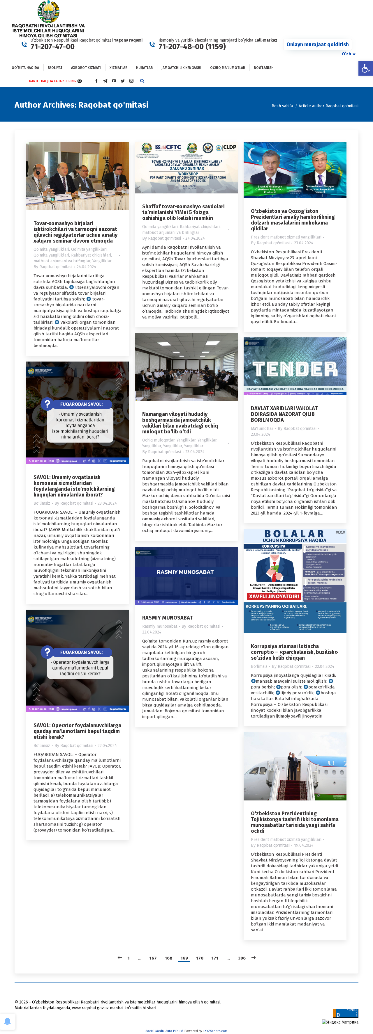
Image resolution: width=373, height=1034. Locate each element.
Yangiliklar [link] (102, 261)
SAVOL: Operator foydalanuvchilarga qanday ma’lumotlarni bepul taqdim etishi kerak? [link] (77, 731)
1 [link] (129, 958)
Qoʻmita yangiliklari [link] (51, 249)
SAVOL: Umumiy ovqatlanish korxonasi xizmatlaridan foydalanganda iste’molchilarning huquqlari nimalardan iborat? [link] (74, 486)
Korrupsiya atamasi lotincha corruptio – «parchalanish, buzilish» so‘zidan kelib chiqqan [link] (294, 652)
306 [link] (242, 958)
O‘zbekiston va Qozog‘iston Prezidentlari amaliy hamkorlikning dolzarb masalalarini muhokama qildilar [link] (293, 220)
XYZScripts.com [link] (216, 1031)
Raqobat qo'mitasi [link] (113, 105)
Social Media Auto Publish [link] (164, 1031)
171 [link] (215, 958)
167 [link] (153, 958)
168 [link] (169, 958)
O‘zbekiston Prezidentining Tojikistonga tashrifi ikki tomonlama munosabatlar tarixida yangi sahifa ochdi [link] (295, 822)
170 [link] (199, 958)
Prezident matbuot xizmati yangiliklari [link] (286, 237)
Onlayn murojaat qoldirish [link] (317, 44)
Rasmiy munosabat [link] (159, 626)
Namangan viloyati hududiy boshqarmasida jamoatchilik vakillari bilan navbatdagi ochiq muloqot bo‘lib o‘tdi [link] (180, 423)
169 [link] (184, 958)
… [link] (139, 958)
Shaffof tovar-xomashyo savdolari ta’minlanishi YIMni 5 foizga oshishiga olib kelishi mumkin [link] (183, 212)
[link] (365, 68)
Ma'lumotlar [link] (262, 428)
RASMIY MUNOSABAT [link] (167, 618)
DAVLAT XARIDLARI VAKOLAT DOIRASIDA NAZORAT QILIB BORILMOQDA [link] (284, 414)
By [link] (53, 266)
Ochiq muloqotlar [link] (158, 440)
